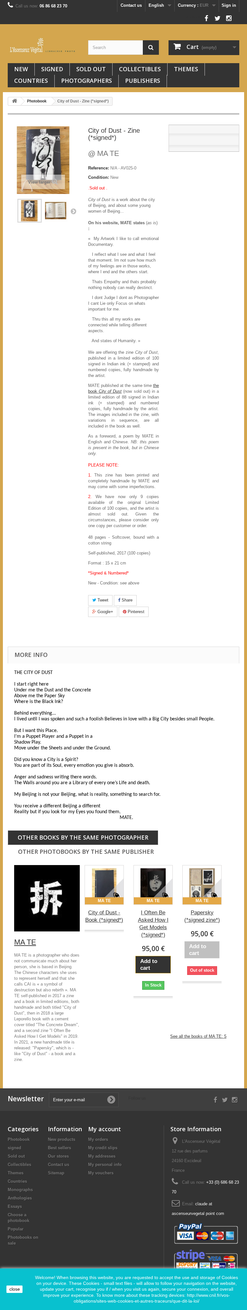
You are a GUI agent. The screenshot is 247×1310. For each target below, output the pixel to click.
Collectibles (140, 69)
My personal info (105, 1164)
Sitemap (56, 1172)
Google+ (104, 611)
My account (104, 1129)
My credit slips (102, 1147)
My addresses (101, 1156)
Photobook (19, 1139)
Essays (15, 1206)
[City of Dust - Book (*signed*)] (104, 884)
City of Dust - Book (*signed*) (104, 916)
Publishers (142, 80)
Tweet (102, 600)
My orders (98, 1139)
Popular (15, 1229)
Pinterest (135, 611)
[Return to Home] (14, 101)
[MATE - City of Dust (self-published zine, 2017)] (29, 211)
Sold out (91, 69)
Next (73, 211)
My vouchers (101, 1172)
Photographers (86, 80)
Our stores (58, 1156)
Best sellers (59, 1147)
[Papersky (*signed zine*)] (202, 884)
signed (52, 69)
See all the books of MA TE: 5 (198, 1036)
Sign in (229, 5)
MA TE (103, 153)
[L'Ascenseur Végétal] (43, 45)
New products (61, 1139)
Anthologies (20, 1198)
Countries (31, 80)
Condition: (98, 177)
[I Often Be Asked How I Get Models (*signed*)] (153, 884)
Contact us (131, 5)
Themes (186, 69)
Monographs (20, 1189)
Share (126, 600)
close (14, 1289)
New (21, 69)
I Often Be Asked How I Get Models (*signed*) (153, 924)
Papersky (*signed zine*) (202, 916)
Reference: (98, 168)
